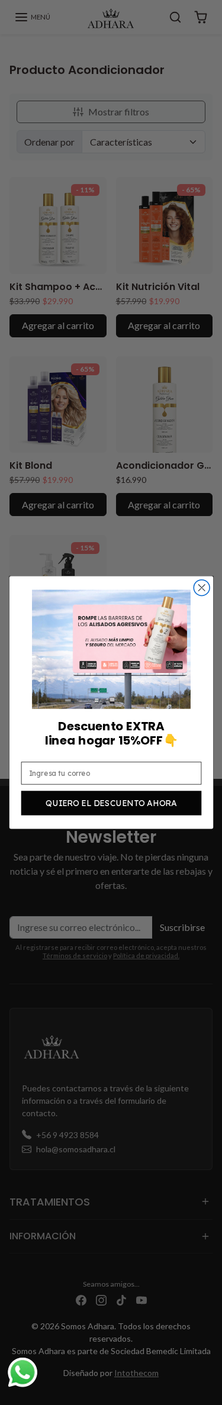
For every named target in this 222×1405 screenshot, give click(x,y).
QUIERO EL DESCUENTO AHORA (111, 803)
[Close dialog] (202, 587)
